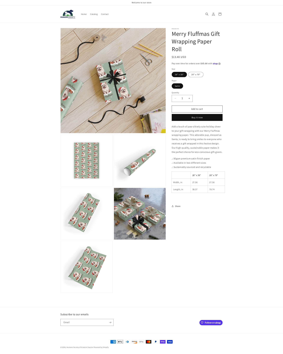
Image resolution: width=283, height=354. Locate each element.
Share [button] (178, 206)
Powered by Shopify (101, 347)
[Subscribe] (110, 322)
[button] (207, 14)
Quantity (175, 92)
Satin (177, 86)
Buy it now (197, 117)
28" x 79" (195, 74)
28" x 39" (179, 74)
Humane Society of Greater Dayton (79, 347)
